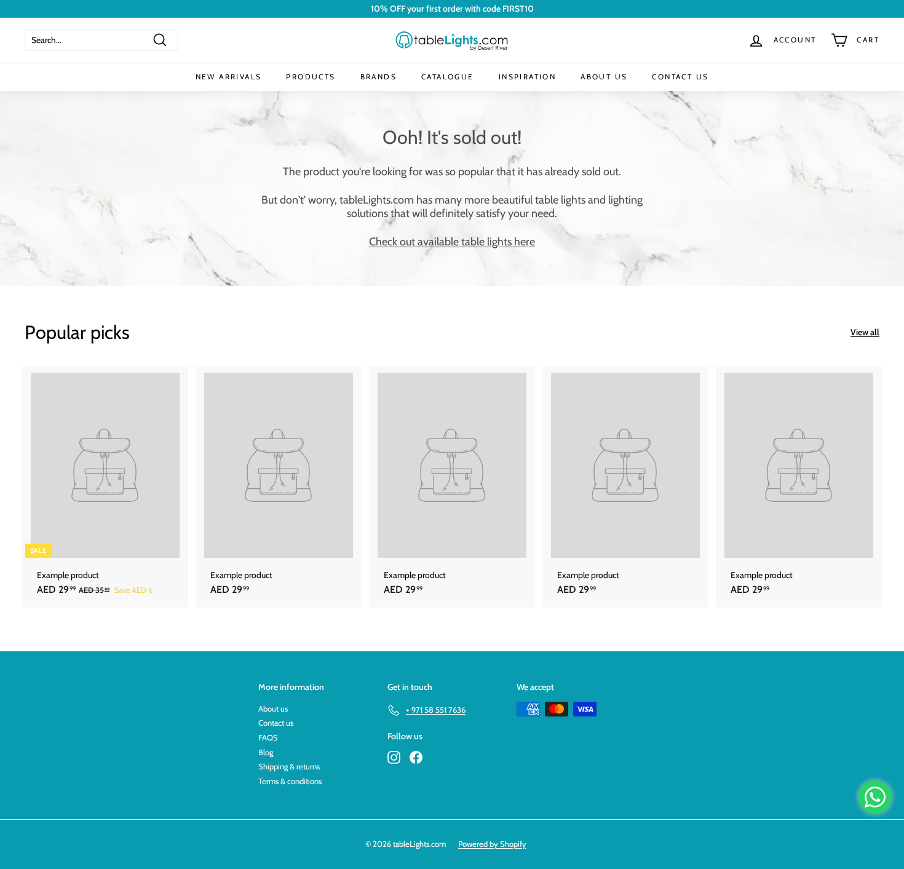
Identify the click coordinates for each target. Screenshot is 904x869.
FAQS (268, 737)
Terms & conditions (290, 781)
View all (864, 332)
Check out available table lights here (452, 241)
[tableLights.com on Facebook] (416, 757)
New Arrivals (229, 76)
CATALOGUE (447, 76)
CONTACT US (680, 76)
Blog (265, 752)
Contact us (275, 723)
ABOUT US (604, 76)
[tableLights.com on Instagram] (393, 757)
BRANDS (378, 76)
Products (310, 76)
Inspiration (527, 76)
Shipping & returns (289, 766)
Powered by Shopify (492, 844)
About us (273, 708)
